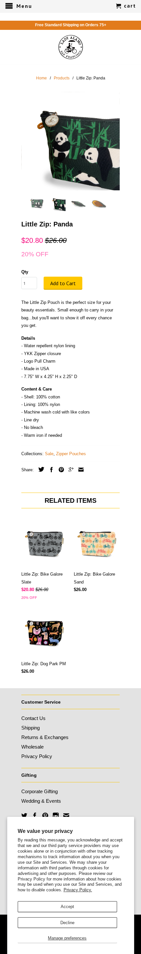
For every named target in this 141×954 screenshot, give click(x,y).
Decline (67, 922)
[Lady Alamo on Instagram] (56, 815)
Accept (67, 906)
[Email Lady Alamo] (66, 815)
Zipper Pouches (71, 453)
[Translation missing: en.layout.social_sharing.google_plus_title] (69, 469)
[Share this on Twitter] (39, 469)
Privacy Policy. (78, 889)
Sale (49, 453)
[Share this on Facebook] (50, 469)
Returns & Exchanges (45, 737)
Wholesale (32, 747)
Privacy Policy (36, 756)
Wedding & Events (41, 801)
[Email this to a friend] (79, 469)
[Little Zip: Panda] (70, 141)
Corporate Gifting (39, 791)
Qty (24, 271)
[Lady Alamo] (70, 47)
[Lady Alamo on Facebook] (35, 815)
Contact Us (33, 718)
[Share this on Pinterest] (59, 469)
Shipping (30, 728)
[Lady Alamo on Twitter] (24, 815)
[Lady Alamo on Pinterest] (45, 815)
